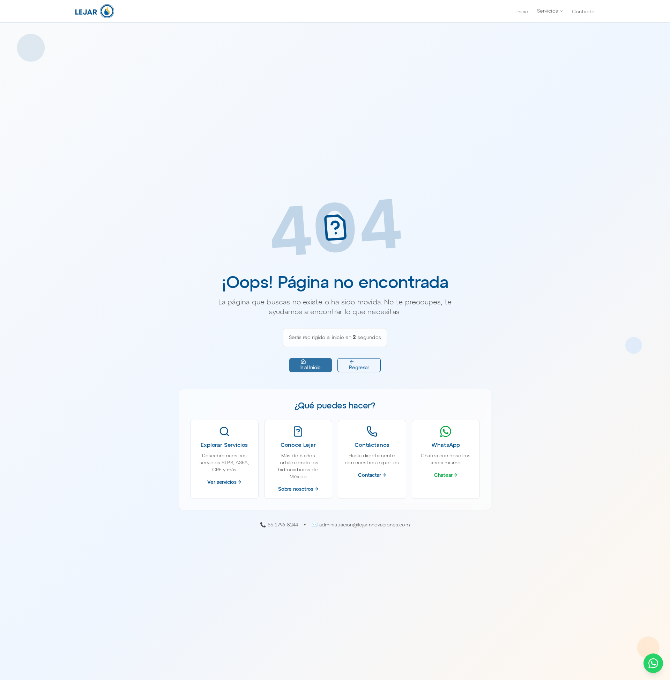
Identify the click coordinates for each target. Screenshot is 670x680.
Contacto (583, 11)
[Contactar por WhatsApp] (653, 663)
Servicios (547, 11)
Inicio (522, 11)
